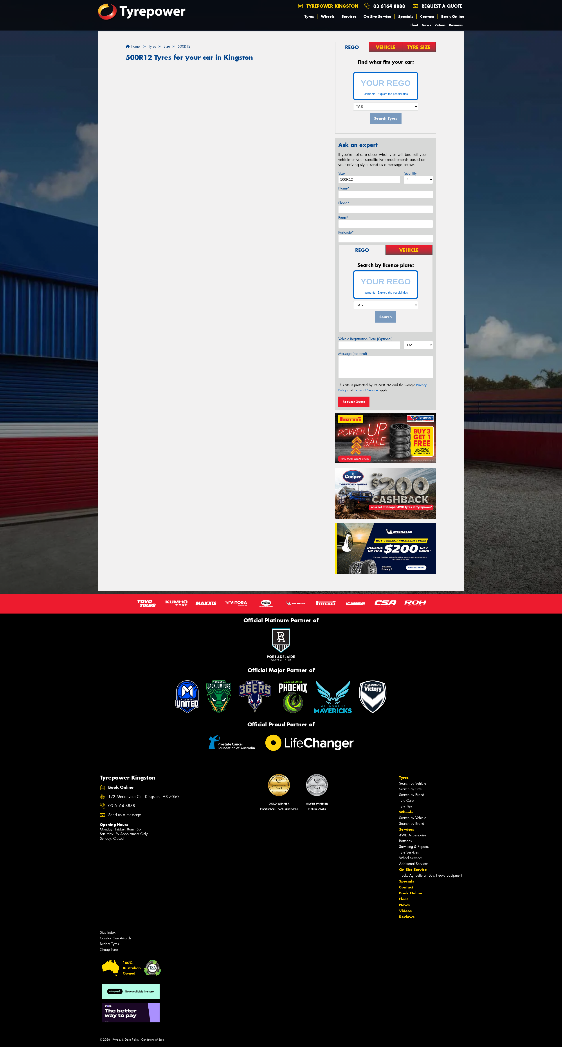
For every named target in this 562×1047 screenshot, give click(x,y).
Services (349, 16)
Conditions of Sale (152, 1040)
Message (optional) (352, 353)
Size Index (107, 932)
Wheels (328, 16)
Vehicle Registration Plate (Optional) (365, 339)
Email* (343, 217)
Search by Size (410, 789)
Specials (405, 16)
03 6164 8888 (389, 6)
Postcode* (346, 232)
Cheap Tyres (109, 949)
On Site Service (377, 16)
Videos (439, 25)
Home (135, 46)
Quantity (410, 173)
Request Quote (354, 402)
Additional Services (413, 863)
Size (341, 173)
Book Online (452, 16)
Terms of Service (366, 390)
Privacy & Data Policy (125, 1040)
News (426, 25)
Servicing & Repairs (414, 846)
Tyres (309, 16)
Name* (343, 188)
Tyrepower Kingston (331, 6)
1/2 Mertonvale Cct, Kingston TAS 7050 (143, 796)
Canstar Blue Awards (115, 938)
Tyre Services (409, 852)
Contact (427, 16)
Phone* (343, 203)
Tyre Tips (405, 806)
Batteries (405, 841)
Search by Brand (411, 794)
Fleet (414, 25)
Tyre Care (406, 800)
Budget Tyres (109, 944)
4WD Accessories (412, 835)
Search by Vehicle (412, 783)
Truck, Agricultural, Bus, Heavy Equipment (430, 875)
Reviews (456, 25)
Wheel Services (410, 858)
